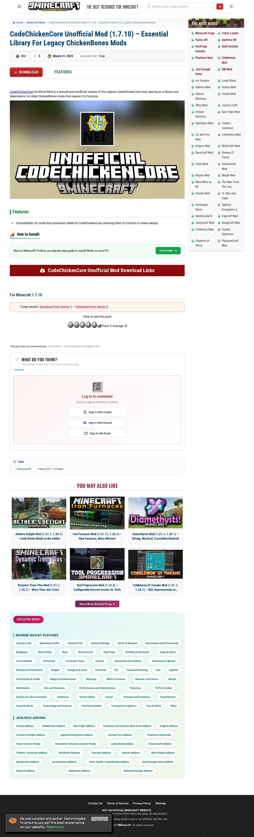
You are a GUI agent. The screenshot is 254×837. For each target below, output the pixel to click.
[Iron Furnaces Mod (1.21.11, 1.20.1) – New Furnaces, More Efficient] (97, 513)
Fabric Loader (230, 33)
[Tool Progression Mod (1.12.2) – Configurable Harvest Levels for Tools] (97, 564)
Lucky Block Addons (122, 743)
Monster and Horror (146, 679)
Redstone (63, 696)
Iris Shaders (202, 80)
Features (63, 72)
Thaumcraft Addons (160, 743)
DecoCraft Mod (204, 152)
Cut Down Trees (75, 661)
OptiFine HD (229, 40)
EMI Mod (227, 69)
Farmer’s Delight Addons (30, 734)
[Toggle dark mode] (231, 6)
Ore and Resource (54, 688)
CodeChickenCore (21, 92)
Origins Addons (169, 725)
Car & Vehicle (24, 661)
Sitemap (160, 803)
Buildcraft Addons (69, 752)
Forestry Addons (101, 752)
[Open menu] (19, 6)
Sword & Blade (24, 705)
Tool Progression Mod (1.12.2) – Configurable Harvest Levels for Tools (97, 587)
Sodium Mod (202, 87)
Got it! (99, 819)
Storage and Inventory (136, 696)
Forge (102, 55)
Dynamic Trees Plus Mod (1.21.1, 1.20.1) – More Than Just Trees (39, 587)
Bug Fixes (109, 652)
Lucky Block (229, 80)
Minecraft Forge (205, 33)
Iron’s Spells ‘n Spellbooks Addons (109, 761)
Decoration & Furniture (128, 661)
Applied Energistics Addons (76, 734)
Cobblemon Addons (53, 725)
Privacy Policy (142, 803)
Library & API (24, 469)
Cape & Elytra (168, 652)
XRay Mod (201, 105)
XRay (174, 705)
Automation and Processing (161, 643)
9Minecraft (124, 824)
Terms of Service (117, 803)
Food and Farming (137, 669)
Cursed (99, 661)
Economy (100, 669)
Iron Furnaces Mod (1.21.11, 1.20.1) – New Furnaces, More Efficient (97, 536)
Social (109, 696)
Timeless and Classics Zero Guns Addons (127, 725)
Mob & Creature (116, 679)
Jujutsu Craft (229, 105)
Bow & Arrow (85, 652)
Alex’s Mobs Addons (163, 752)
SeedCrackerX (203, 216)
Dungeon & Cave (77, 669)
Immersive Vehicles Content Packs (75, 743)
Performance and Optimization (97, 688)
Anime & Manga (100, 643)
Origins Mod (202, 146)
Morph (172, 679)
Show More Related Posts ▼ (97, 603)
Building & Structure (137, 652)
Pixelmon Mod (204, 58)
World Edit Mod (231, 146)
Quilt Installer (230, 46)
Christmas (49, 661)
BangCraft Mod (231, 223)
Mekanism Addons (79, 770)
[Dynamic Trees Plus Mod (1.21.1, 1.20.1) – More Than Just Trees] (39, 564)
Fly (116, 669)
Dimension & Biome (163, 661)
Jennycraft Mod (204, 223)
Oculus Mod (229, 87)
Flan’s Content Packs (28, 743)
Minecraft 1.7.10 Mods (51, 469)
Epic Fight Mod (231, 112)
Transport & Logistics (123, 705)
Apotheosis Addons (27, 761)
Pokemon (135, 688)
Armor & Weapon (127, 643)
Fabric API (201, 40)
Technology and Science (57, 705)
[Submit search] (219, 6)
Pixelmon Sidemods (159, 734)
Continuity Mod (204, 229)
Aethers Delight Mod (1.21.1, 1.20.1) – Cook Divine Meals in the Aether (39, 536)
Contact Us (95, 803)
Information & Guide (28, 679)
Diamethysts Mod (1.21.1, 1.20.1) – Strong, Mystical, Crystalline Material (155, 536)
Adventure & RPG (49, 643)
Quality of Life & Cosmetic (31, 696)
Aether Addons (131, 752)
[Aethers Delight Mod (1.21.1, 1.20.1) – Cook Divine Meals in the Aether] (39, 513)
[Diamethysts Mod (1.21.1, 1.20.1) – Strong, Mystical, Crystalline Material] (155, 513)
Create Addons (25, 725)
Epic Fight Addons (84, 725)
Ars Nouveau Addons (64, 761)
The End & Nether (91, 705)
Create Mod (229, 94)
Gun (158, 669)
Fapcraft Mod (230, 216)
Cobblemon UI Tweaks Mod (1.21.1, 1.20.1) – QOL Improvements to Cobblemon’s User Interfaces (155, 587)
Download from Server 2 (92, 307)
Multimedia (23, 688)
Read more (55, 827)
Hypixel (173, 669)
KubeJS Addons (25, 770)
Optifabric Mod (204, 123)
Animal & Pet (75, 643)
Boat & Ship (45, 652)
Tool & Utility (153, 705)
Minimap (91, 679)
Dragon (55, 669)
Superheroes (168, 696)
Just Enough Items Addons (157, 761)
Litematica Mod (231, 134)
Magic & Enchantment (63, 679)
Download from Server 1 (56, 307)
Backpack (22, 652)
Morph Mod (228, 175)
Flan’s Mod (201, 164)
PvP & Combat (163, 688)
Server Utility (87, 696)
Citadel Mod (202, 193)
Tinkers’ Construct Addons (31, 752)
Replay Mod (202, 175)
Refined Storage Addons (138, 770)
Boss (65, 652)
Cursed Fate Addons (120, 734)
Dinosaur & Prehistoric (29, 669)
